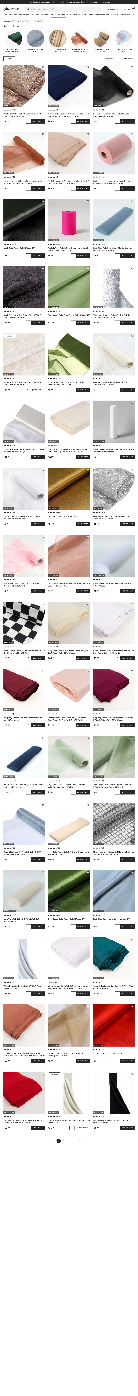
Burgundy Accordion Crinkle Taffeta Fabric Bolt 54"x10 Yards (22, 719)
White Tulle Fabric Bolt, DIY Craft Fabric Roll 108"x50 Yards (112, 585)
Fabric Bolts (39, 21)
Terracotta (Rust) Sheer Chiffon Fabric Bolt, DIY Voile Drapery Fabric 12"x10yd (22, 182)
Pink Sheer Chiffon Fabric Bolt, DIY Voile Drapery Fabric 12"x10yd (21, 585)
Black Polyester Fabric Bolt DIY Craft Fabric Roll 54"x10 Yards (112, 1121)
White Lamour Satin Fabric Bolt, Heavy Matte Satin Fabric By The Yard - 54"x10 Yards (68, 987)
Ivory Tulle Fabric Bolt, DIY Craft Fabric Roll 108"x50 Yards (22, 920)
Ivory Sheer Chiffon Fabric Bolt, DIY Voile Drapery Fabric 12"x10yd (111, 383)
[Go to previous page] (52, 1141)
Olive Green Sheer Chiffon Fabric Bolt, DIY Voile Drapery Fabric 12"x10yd (66, 383)
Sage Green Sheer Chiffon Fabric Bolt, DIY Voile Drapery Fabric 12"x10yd (66, 786)
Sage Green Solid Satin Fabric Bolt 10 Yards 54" (69, 315)
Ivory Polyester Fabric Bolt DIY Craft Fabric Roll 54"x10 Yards (69, 1121)
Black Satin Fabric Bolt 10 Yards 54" (19, 248)
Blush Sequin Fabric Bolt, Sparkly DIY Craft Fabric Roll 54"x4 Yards (22, 115)
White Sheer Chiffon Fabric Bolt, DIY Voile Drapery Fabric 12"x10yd (22, 517)
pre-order (39, 389)
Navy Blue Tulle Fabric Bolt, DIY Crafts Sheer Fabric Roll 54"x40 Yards (23, 786)
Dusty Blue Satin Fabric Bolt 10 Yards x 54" (111, 919)
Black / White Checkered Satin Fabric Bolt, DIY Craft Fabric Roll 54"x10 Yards (24, 652)
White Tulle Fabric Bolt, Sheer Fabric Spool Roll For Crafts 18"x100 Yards (114, 450)
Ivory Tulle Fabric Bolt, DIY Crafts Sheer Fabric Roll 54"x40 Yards (68, 853)
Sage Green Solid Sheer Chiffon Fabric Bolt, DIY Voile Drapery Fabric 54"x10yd (112, 786)
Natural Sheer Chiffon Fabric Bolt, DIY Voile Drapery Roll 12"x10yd (67, 1054)
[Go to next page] (86, 1141)
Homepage (7, 21)
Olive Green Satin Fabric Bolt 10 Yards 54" (66, 919)
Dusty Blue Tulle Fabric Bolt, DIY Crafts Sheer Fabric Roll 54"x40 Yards (113, 249)
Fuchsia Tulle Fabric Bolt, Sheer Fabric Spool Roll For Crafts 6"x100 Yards (68, 249)
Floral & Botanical (73, 14)
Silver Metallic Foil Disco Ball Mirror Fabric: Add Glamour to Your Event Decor (113, 853)
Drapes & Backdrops (58, 14)
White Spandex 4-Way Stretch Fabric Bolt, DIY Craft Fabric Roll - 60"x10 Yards (113, 652)
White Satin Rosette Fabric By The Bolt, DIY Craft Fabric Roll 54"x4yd (112, 316)
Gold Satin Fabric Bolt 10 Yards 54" (63, 516)
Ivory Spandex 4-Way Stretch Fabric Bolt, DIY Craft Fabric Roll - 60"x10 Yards (68, 652)
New (5, 14)
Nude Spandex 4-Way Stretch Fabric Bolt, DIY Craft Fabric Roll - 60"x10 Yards (68, 182)
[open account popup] (124, 9)
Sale (133, 14)
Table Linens (12, 14)
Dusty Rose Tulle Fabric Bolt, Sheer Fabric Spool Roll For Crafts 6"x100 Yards (111, 182)
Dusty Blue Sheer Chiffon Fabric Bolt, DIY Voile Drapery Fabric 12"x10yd (24, 853)
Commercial (125, 14)
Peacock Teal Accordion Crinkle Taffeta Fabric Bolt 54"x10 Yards (114, 987)
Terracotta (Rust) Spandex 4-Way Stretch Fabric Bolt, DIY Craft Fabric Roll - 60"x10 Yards (24, 1054)
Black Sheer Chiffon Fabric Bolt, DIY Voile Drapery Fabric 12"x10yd (111, 115)
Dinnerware (45, 14)
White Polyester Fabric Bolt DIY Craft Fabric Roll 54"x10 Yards (22, 987)
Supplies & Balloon (102, 14)
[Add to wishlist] (43, 67)
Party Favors (115, 14)
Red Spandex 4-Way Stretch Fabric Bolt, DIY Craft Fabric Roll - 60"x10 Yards (23, 1121)
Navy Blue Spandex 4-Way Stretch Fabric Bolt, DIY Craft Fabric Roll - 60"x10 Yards (68, 115)
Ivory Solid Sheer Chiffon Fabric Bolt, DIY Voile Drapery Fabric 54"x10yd (23, 450)
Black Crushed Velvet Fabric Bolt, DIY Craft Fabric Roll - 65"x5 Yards (22, 316)
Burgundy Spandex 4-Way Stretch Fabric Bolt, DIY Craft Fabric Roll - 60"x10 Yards (113, 719)
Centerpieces (24, 14)
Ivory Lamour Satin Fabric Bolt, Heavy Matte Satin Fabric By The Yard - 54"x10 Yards (67, 450)
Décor (84, 14)
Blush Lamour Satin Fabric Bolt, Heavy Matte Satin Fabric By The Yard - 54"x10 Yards (68, 719)
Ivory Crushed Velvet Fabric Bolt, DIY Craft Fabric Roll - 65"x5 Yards (22, 383)
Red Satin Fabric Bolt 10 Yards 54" (108, 1053)
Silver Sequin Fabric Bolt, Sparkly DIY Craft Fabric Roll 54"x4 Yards (111, 517)
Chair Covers (35, 14)
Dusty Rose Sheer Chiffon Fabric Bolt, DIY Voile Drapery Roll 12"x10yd (69, 585)
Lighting (91, 14)
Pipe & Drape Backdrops (23, 21)
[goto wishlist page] (129, 9)
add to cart (38, 121)
